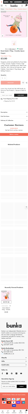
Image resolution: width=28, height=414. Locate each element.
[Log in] (22, 5)
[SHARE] (26, 83)
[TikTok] (16, 373)
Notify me (6, 302)
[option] (14, 24)
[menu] (2, 5)
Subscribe (21, 95)
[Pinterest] (12, 373)
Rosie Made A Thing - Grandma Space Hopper (6, 308)
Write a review (14, 134)
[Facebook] (2, 373)
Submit (21, 386)
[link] (7, 168)
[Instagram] (7, 373)
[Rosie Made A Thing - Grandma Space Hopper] (6, 296)
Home (2, 9)
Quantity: (3, 75)
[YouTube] (21, 373)
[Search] (6, 6)
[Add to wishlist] (23, 83)
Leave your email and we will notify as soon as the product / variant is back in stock (13, 90)
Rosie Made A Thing (6, 56)
